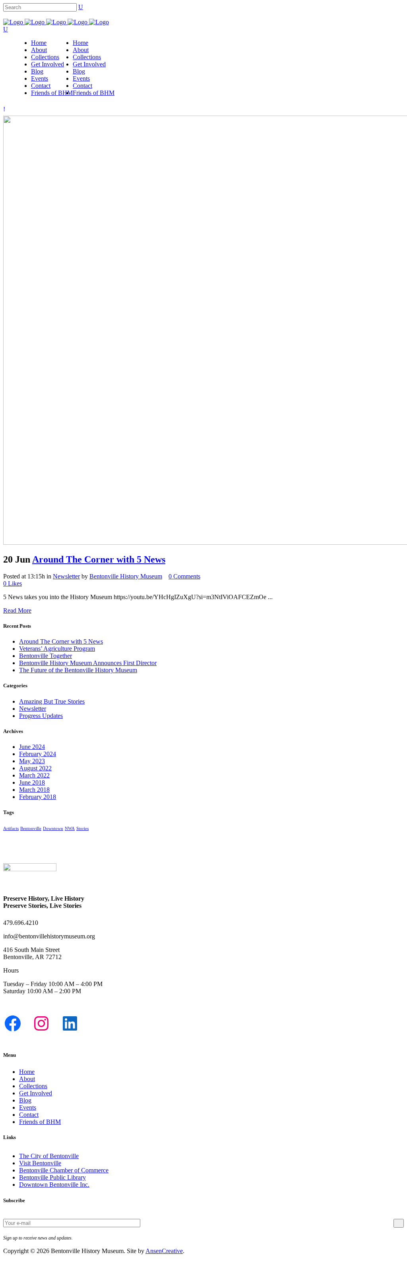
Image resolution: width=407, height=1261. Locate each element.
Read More (17, 610)
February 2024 (37, 753)
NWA (70, 828)
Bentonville (30, 828)
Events (27, 1107)
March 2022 (34, 775)
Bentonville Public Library (52, 1177)
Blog (25, 1100)
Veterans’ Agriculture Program (57, 648)
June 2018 (32, 782)
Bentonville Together (45, 655)
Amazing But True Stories (52, 701)
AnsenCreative (164, 1250)
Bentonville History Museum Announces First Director (88, 663)
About (27, 1078)
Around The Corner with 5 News (98, 559)
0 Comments (184, 576)
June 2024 (32, 746)
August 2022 (35, 768)
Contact (29, 1114)
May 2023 (32, 761)
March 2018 (34, 789)
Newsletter (66, 576)
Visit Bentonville (40, 1163)
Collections (33, 1086)
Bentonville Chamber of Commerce (64, 1170)
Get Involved (35, 1093)
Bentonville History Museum (125, 576)
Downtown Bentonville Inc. (54, 1184)
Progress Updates (41, 715)
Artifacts (11, 828)
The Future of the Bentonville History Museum (78, 670)
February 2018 (37, 796)
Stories (82, 828)
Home (27, 1071)
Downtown (53, 828)
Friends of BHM (40, 1121)
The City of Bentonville (49, 1156)
